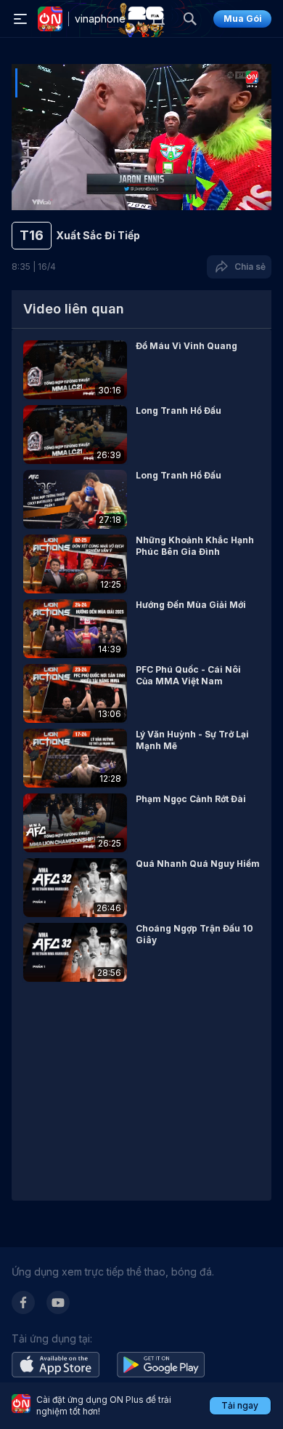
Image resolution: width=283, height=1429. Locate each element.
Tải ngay (239, 1405)
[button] (141, 369)
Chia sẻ (248, 266)
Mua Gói (242, 18)
